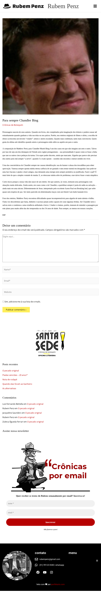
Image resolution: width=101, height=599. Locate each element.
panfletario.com (58, 584)
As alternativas (9, 388)
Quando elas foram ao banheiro (17, 384)
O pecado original (10, 370)
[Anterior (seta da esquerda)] (3, 597)
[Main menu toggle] (95, 6)
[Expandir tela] (10, 593)
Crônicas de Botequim (12, 125)
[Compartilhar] (18, 593)
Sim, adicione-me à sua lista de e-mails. (22, 301)
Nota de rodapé (9, 379)
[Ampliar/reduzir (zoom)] (3, 593)
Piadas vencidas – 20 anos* (15, 375)
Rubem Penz (63, 6)
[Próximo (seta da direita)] (10, 597)
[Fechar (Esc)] (25, 593)
